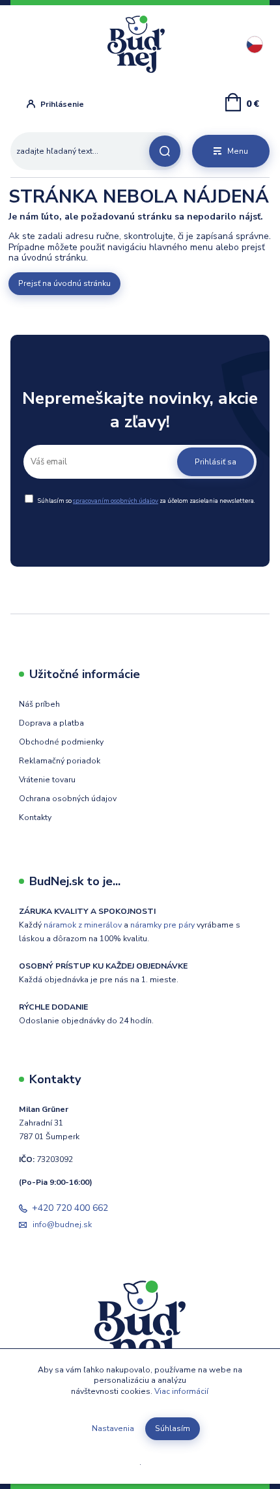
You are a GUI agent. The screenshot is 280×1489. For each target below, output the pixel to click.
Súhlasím (172, 1428)
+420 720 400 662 (70, 1208)
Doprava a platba (51, 723)
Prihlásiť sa (215, 462)
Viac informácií (181, 1391)
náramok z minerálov (83, 925)
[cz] (255, 45)
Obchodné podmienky (61, 742)
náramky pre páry (162, 925)
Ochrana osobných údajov (68, 798)
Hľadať (164, 151)
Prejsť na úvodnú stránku (64, 283)
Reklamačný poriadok (59, 761)
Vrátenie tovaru (47, 779)
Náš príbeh (39, 704)
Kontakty (35, 817)
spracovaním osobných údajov (115, 500)
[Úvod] (143, 44)
